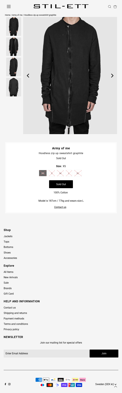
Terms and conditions (16, 323)
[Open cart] (115, 6)
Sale (6, 282)
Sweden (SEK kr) (105, 384)
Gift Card (9, 293)
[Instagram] (9, 384)
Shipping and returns (15, 313)
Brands (8, 288)
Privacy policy (11, 329)
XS (42, 173)
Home (7, 15)
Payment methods (14, 318)
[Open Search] (109, 6)
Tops (6, 241)
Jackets (8, 236)
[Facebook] (5, 384)
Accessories (10, 258)
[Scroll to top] (115, 386)
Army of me (17, 15)
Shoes (7, 252)
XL (78, 173)
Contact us (60, 207)
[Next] (111, 75)
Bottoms (8, 247)
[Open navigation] (16, 6)
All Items (8, 271)
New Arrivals (11, 277)
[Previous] (28, 75)
